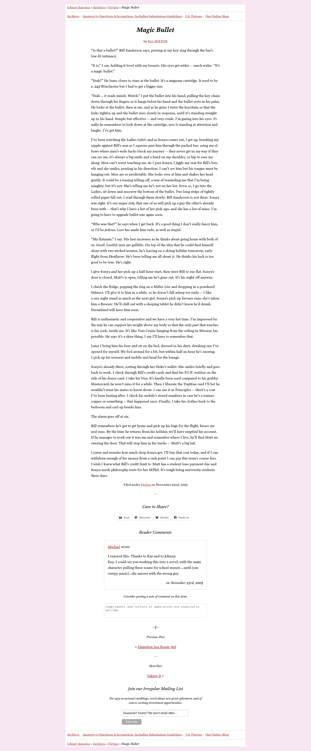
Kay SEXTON (158, 41)
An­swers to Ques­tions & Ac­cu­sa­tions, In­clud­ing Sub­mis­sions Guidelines (132, 16)
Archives (99, 7)
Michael (114, 546)
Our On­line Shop (217, 16)
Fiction (113, 7)
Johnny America (78, 7)
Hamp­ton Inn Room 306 (157, 646)
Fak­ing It (154, 675)
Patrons (194, 16)
